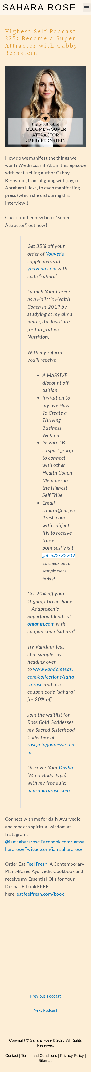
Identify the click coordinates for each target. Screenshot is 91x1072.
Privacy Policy (72, 1055)
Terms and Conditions (39, 1055)
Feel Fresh (36, 864)
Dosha (66, 767)
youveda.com (42, 268)
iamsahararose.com (48, 790)
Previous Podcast (45, 996)
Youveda (55, 254)
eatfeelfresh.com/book (40, 894)
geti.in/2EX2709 (58, 555)
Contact (11, 1055)
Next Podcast (46, 1010)
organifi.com (41, 623)
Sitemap (45, 1060)
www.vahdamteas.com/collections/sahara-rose (50, 676)
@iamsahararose (22, 841)
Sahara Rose (39, 7)
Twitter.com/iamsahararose (54, 849)
